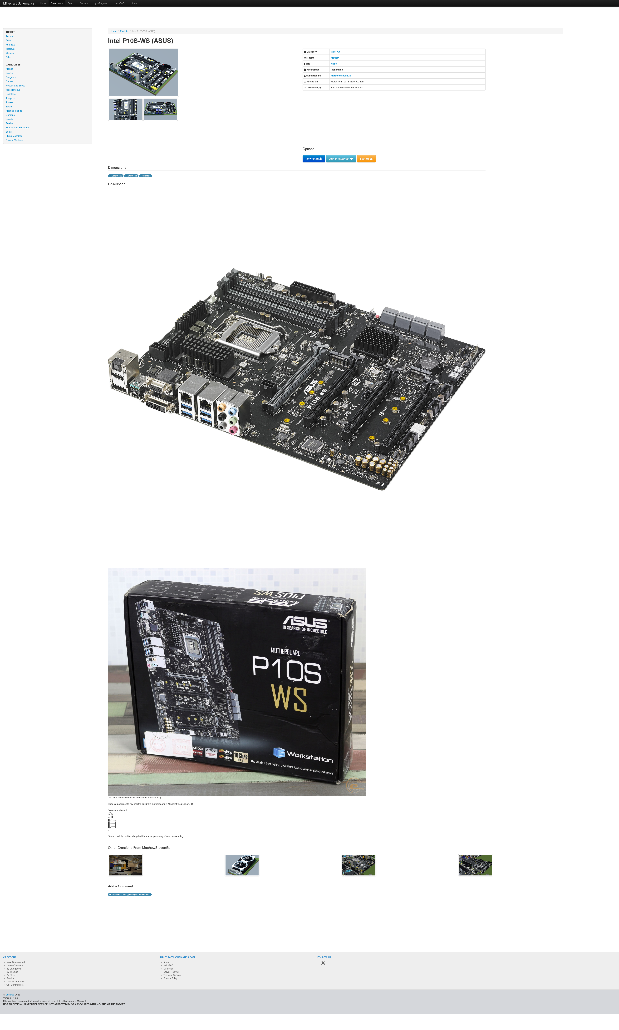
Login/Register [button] (100, 3)
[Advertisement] (309, 18)
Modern (10, 53)
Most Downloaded (15, 962)
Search (71, 3)
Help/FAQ (168, 965)
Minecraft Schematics (18, 3)
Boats (9, 131)
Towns (9, 106)
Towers (9, 102)
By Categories (13, 968)
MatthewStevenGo (341, 75)
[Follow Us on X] (323, 963)
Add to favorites (339, 159)
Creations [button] (56, 3)
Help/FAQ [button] (120, 3)
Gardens (10, 114)
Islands (9, 119)
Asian (8, 40)
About (135, 3)
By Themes (12, 971)
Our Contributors (15, 984)
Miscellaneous (13, 89)
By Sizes (10, 975)
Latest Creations (14, 965)
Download (312, 159)
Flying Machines (14, 135)
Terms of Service (172, 975)
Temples (10, 98)
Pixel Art (10, 123)
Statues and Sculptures (17, 127)
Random (10, 978)
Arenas (9, 68)
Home (43, 3)
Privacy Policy (170, 978)
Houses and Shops (15, 85)
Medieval (10, 48)
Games (9, 81)
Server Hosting (171, 971)
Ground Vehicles (14, 140)
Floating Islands (14, 110)
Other (9, 57)
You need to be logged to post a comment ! (130, 894)
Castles (9, 73)
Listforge (9, 994)
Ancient (9, 36)
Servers (84, 3)
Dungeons (11, 77)
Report (365, 159)
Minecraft (168, 968)
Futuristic (10, 44)
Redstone (11, 93)
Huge (334, 63)
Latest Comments (15, 981)
